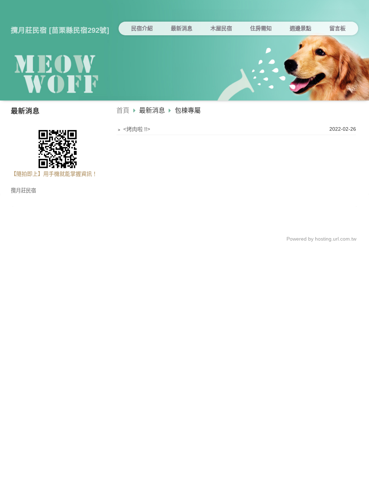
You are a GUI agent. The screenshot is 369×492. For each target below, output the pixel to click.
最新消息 (153, 110)
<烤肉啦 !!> (136, 129)
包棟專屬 (187, 110)
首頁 (122, 110)
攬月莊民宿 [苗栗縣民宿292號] (60, 30)
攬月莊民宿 (23, 190)
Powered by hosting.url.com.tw (321, 239)
